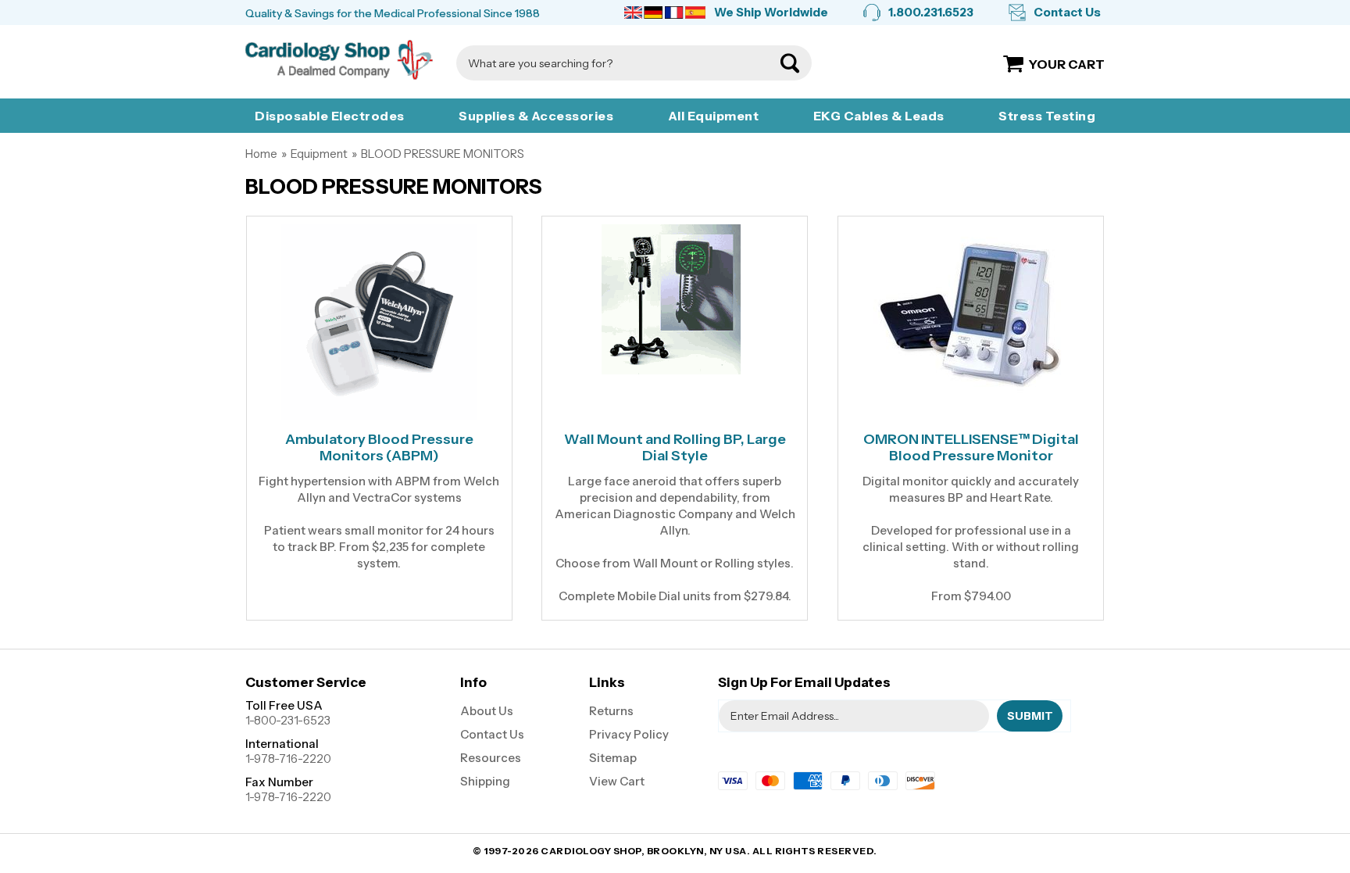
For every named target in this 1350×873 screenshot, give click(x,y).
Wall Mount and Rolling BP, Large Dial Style (675, 448)
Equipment (319, 153)
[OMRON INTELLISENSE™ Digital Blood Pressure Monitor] (970, 311)
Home (261, 153)
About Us (486, 710)
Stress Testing (1046, 115)
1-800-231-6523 (287, 720)
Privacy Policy (629, 734)
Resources (490, 757)
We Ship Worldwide (771, 12)
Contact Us (1067, 12)
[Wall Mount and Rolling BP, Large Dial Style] (674, 299)
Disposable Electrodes (330, 115)
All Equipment (713, 115)
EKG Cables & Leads (879, 115)
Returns (611, 710)
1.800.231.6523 (930, 12)
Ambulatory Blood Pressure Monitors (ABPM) (379, 448)
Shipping (485, 781)
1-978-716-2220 (288, 758)
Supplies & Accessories (536, 115)
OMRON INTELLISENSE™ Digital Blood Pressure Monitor (971, 448)
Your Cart (1067, 64)
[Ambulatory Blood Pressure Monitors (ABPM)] (379, 322)
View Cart (617, 781)
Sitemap (613, 757)
